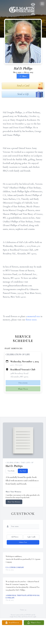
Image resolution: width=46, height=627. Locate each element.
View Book (11, 471)
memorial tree (33, 316)
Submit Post (23, 542)
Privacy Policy (17, 616)
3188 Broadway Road (19, 373)
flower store (31, 319)
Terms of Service (28, 616)
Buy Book (23, 471)
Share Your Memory (14, 502)
